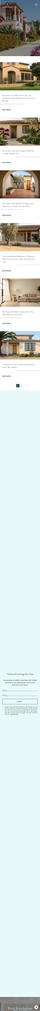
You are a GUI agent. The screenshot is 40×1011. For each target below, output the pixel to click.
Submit (20, 701)
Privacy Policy (14, 714)
